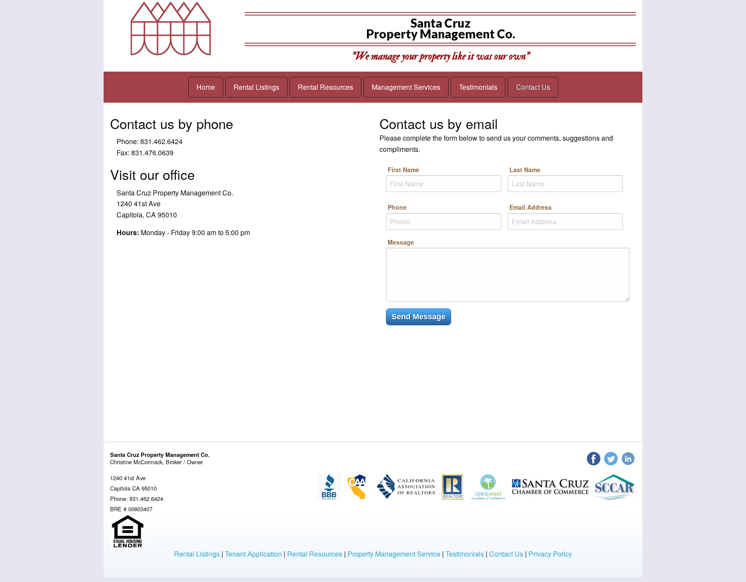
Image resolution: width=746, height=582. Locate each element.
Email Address (530, 207)
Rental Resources (325, 87)
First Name (403, 169)
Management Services (406, 87)
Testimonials (478, 87)
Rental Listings (256, 87)
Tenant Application (253, 554)
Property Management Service (394, 554)
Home (205, 87)
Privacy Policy (550, 554)
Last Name (525, 169)
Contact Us (533, 87)
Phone (397, 207)
